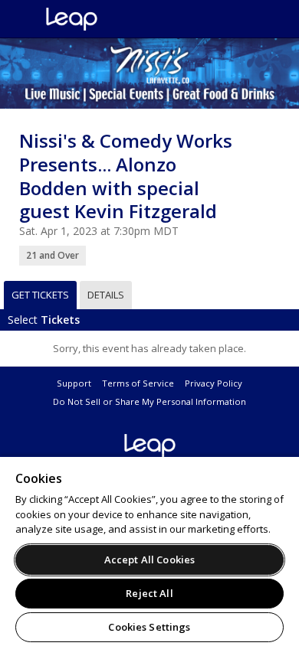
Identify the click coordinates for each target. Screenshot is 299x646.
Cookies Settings (149, 627)
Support (74, 383)
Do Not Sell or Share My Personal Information (149, 401)
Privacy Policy (213, 383)
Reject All (149, 593)
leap (122, 19)
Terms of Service (138, 383)
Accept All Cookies (149, 559)
